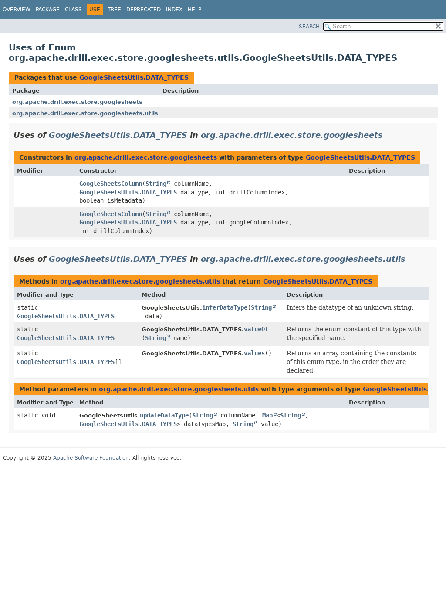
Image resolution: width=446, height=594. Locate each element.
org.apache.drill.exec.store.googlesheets (77, 102)
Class (73, 10)
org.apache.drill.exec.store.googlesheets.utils (85, 113)
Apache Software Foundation (91, 458)
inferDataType (224, 307)
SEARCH (309, 26)
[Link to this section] (388, 135)
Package (48, 10)
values (254, 353)
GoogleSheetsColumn (110, 183)
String (155, 183)
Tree (114, 10)
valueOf (256, 329)
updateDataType (164, 415)
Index (174, 10)
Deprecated (143, 10)
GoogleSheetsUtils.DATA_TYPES (134, 77)
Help (194, 10)
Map (267, 415)
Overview (16, 10)
